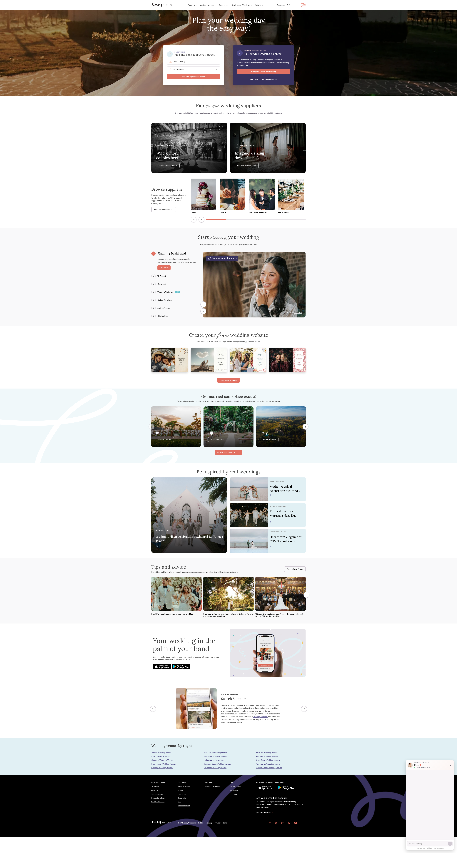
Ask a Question (235, 790)
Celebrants (182, 798)
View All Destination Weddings (228, 452)
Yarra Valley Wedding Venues (268, 764)
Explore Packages (164, 440)
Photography (182, 794)
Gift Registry (162, 316)
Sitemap (209, 823)
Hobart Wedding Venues (214, 760)
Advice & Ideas (235, 787)
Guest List (161, 284)
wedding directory (260, 716)
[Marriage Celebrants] (262, 195)
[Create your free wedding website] (169, 360)
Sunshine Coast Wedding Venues (217, 764)
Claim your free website (228, 380)
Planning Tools (158, 782)
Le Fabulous (298, 313)
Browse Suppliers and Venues (193, 76)
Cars (179, 802)
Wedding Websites (168, 292)
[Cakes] (203, 195)
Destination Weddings (212, 787)
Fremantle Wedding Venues (215, 767)
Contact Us (234, 794)
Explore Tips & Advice (295, 569)
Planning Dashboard (171, 253)
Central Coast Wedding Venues (269, 767)
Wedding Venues (184, 787)
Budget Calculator (164, 300)
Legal (225, 823)
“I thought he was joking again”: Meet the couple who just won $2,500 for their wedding (279, 615)
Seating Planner (163, 308)
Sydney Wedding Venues (161, 752)
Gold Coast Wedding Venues (268, 760)
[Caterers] (232, 195)
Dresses (180, 790)
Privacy (218, 823)
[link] (270, 822)
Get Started (164, 268)
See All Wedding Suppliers (163, 209)
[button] (192, 5)
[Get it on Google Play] (181, 666)
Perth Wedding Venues (160, 756)
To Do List (155, 787)
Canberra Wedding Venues (162, 760)
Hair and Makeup (184, 806)
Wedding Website (157, 802)
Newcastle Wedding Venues (215, 756)
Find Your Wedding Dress (246, 165)
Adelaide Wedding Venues (267, 756)
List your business (264, 812)
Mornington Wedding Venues (163, 764)
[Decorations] (291, 195)
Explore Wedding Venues (168, 165)
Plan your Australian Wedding (263, 71)
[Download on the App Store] (162, 666)
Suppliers (182, 782)
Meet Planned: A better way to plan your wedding (172, 614)
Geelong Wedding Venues (162, 767)
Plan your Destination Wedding (265, 79)
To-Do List (161, 276)
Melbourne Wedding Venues (215, 752)
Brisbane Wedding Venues (267, 752)
